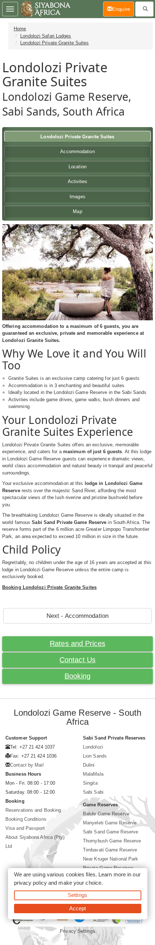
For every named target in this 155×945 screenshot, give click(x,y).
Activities (78, 181)
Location (77, 166)
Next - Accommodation (77, 615)
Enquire (123, 9)
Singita (90, 783)
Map (77, 211)
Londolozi (93, 747)
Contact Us (77, 660)
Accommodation (77, 151)
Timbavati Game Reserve (110, 850)
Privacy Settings (77, 931)
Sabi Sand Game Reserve (110, 832)
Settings (77, 895)
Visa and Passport (25, 828)
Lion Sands (95, 756)
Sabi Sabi (93, 792)
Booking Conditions (25, 819)
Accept (77, 908)
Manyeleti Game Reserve (110, 822)
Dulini (89, 765)
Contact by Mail (27, 765)
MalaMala (93, 774)
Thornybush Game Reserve (112, 841)
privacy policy (30, 883)
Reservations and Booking (33, 810)
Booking (77, 676)
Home (20, 28)
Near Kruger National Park (110, 859)
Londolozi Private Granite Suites (54, 42)
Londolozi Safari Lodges (45, 36)
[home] (45, 9)
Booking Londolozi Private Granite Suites (49, 587)
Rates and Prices (77, 643)
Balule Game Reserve (106, 813)
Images (77, 196)
